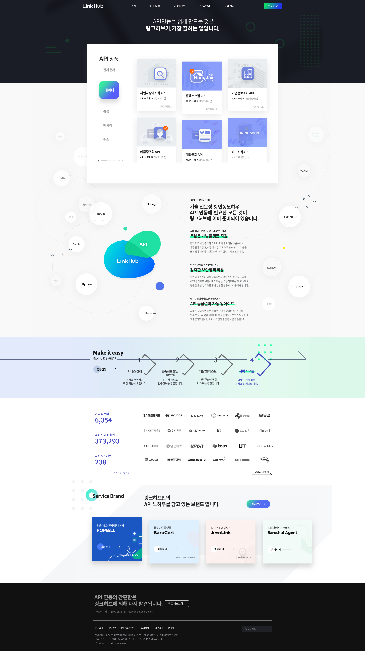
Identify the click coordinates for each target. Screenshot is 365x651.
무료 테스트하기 (176, 603)
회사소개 (99, 628)
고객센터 (229, 6)
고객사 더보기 (262, 472)
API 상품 (155, 6)
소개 (133, 6)
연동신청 (273, 6)
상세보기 (256, 504)
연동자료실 (180, 6)
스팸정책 (145, 628)
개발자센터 (159, 98)
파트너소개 (158, 628)
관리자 (171, 628)
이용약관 (112, 628)
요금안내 (205, 6)
